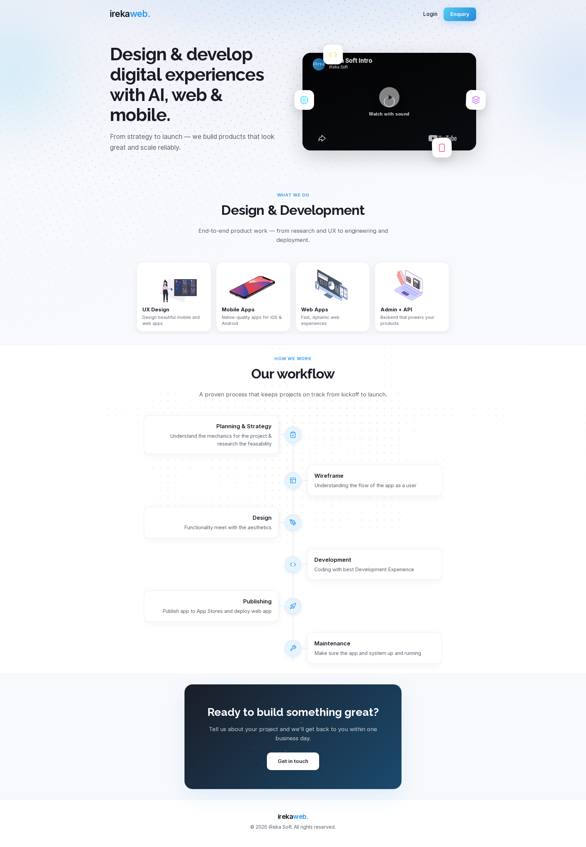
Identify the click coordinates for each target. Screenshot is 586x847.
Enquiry (459, 14)
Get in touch (293, 761)
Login (430, 14)
